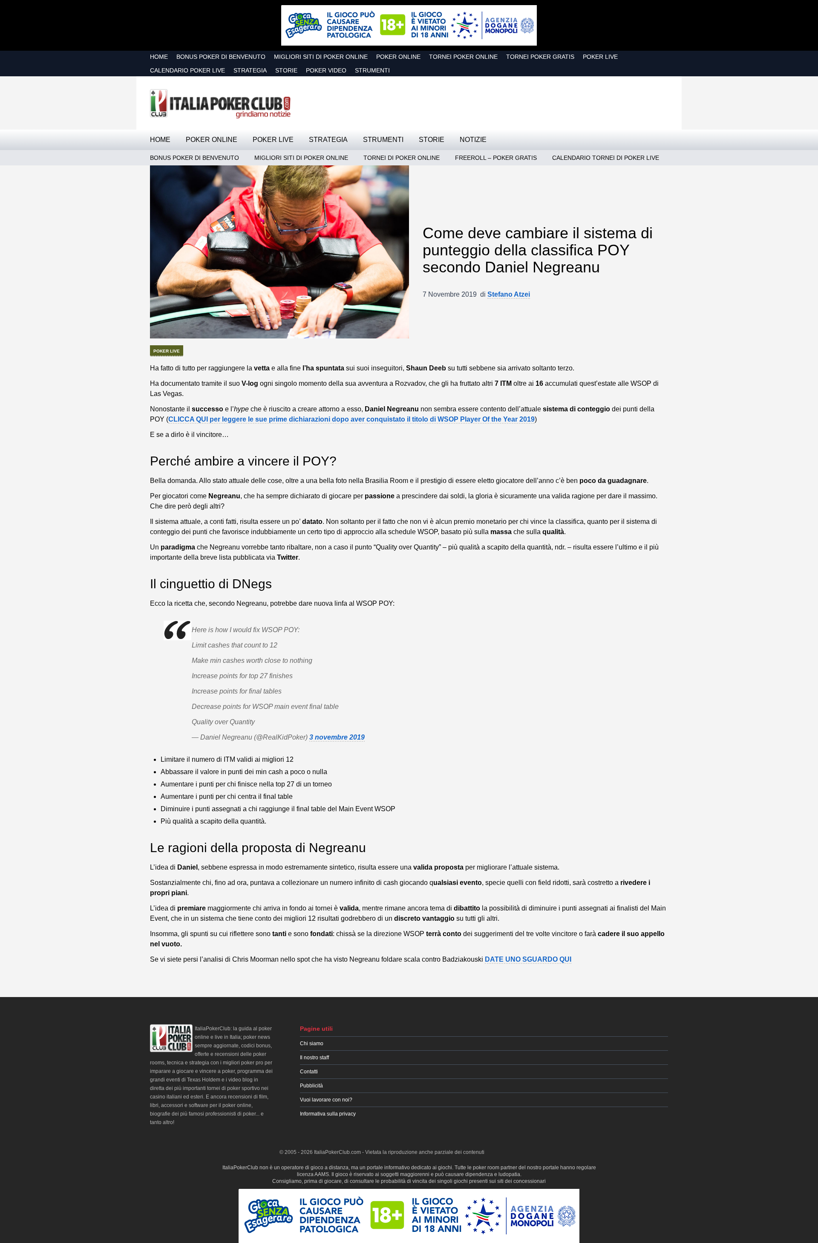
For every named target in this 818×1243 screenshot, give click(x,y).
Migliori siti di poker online (321, 56)
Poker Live (600, 56)
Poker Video (326, 70)
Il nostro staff (314, 1058)
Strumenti (372, 70)
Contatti (309, 1072)
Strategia (250, 70)
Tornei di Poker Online (401, 157)
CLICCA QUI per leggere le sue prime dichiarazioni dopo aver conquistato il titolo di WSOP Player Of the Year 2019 (351, 419)
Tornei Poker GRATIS (540, 56)
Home (159, 56)
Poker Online (398, 56)
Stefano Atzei (508, 294)
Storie (286, 70)
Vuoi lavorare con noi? (326, 1100)
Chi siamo (311, 1043)
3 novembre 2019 (337, 737)
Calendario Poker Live (187, 70)
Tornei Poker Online (463, 56)
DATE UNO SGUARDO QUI (528, 959)
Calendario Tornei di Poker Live (605, 157)
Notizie (473, 139)
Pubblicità (311, 1086)
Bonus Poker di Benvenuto (220, 56)
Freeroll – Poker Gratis (496, 157)
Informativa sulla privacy (328, 1114)
